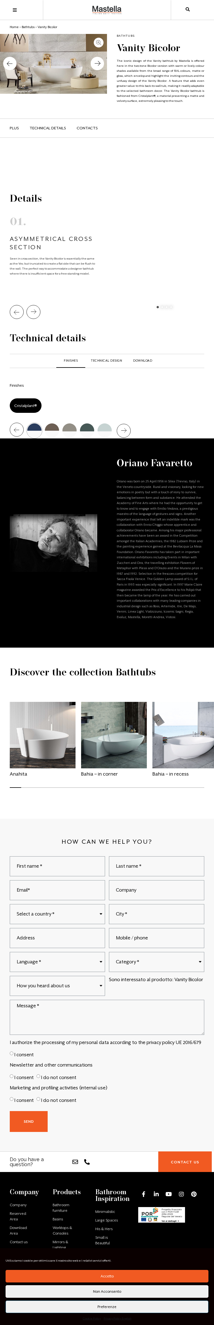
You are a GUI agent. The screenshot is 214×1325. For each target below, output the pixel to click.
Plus (14, 128)
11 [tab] (127, 790)
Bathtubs (28, 27)
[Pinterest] (194, 1194)
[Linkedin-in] (156, 1194)
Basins (58, 1219)
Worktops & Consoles (62, 1230)
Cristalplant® (25, 405)
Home (14, 27)
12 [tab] (138, 790)
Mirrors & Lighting (60, 1245)
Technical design (106, 360)
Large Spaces (106, 1220)
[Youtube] (168, 1194)
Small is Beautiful (102, 1240)
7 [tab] (81, 790)
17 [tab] (195, 790)
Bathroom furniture (61, 1208)
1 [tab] (158, 307)
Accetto (107, 1276)
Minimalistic (105, 1212)
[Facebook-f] (143, 1194)
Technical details (48, 128)
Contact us (19, 1242)
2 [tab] (162, 307)
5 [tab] (58, 790)
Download (142, 360)
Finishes (71, 360)
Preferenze (107, 1307)
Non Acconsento (107, 1291)
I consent (24, 1054)
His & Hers (104, 1229)
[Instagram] (181, 1194)
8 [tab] (92, 790)
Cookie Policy (92, 1318)
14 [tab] (161, 790)
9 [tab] (104, 790)
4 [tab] (171, 307)
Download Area (18, 1230)
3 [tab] (167, 307)
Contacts (87, 128)
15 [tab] (173, 790)
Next (33, 312)
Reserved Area (18, 1216)
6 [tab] (69, 790)
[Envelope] (75, 1162)
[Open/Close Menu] (15, 10)
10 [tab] (115, 790)
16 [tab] (184, 790)
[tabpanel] (107, 235)
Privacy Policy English (118, 1318)
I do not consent (58, 1077)
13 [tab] (150, 790)
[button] (10, 63)
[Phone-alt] (87, 1162)
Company (18, 1205)
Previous (17, 312)
